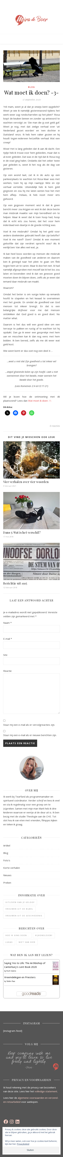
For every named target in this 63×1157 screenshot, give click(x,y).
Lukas (9, 942)
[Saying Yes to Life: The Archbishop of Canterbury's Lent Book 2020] (55, 966)
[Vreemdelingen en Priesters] (55, 980)
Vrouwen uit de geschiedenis (23, 915)
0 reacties (55, 425)
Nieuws (7, 875)
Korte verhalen (11, 867)
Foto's (6, 860)
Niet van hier (27, 942)
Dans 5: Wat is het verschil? (22, 532)
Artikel (6, 845)
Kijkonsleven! (43, 935)
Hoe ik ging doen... (17, 935)
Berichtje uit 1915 (15, 583)
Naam (7, 622)
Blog (31, 87)
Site (5, 654)
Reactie (7, 670)
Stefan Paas (10, 981)
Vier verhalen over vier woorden (26, 482)
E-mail (7, 638)
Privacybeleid (23, 1144)
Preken (7, 882)
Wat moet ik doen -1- (40, 400)
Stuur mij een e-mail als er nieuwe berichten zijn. (30, 735)
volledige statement (46, 1091)
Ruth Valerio (11, 971)
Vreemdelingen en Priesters (20, 977)
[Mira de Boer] (31, 20)
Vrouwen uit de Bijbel (19, 909)
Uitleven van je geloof (20, 902)
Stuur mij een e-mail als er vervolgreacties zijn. (29, 724)
